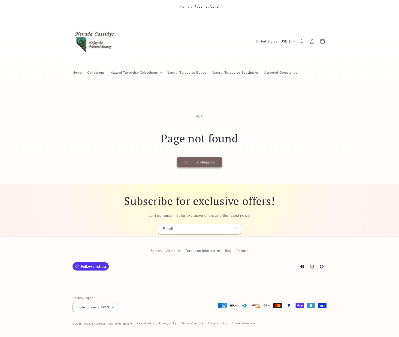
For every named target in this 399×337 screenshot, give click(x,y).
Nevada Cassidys (94, 323)
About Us (173, 251)
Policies (242, 251)
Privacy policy (168, 323)
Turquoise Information (202, 251)
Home (185, 6)
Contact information (244, 323)
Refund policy (145, 323)
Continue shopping (199, 162)
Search (156, 251)
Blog (228, 251)
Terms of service (192, 323)
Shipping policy (217, 323)
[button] (136, 72)
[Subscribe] (236, 229)
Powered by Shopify (119, 323)
